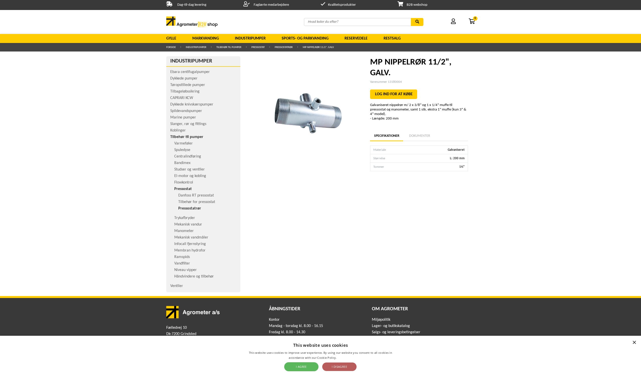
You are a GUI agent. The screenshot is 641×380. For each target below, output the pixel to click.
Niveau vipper (185, 270)
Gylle (171, 38)
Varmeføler (183, 144)
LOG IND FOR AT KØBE (394, 94)
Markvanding (205, 38)
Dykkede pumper (184, 78)
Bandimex (182, 163)
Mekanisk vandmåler (191, 238)
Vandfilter (182, 264)
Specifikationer (386, 136)
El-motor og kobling (190, 176)
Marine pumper (183, 118)
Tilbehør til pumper (228, 47)
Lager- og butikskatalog (391, 326)
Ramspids (182, 257)
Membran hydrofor (190, 250)
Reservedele (356, 38)
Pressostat (258, 47)
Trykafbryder (184, 218)
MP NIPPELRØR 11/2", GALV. (318, 47)
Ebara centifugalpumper (190, 72)
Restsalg (392, 38)
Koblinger (178, 130)
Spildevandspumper (186, 111)
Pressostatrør (284, 47)
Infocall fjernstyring (190, 244)
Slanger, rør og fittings (188, 124)
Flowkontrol (183, 182)
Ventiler (176, 286)
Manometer (184, 231)
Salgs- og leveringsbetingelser (396, 332)
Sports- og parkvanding (305, 38)
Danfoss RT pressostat (196, 196)
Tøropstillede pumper (187, 85)
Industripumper (250, 38)
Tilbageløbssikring (185, 92)
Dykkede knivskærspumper (191, 104)
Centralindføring (187, 156)
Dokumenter (419, 136)
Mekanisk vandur (188, 224)
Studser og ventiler (189, 170)
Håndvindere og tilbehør (194, 276)
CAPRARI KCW (181, 98)
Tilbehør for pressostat (196, 202)
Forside (171, 47)
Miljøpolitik (381, 320)
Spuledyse (182, 150)
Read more (345, 358)
